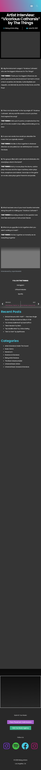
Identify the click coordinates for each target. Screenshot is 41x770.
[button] (32, 6)
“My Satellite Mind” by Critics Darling (17, 329)
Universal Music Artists (12, 364)
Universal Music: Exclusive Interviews (17, 367)
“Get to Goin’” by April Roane (15, 332)
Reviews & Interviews (12, 355)
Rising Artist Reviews (12, 358)
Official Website (20, 289)
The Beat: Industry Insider (13, 361)
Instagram (20, 285)
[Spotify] (15, 746)
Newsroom (9, 352)
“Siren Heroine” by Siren (13, 326)
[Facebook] (25, 746)
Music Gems (9, 349)
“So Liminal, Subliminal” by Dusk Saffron (18, 323)
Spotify (20, 294)
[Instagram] (6, 746)
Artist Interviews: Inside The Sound (16, 346)
